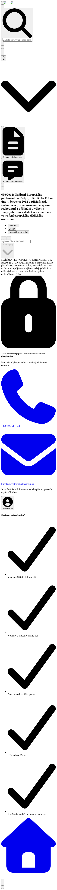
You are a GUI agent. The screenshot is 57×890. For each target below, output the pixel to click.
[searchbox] (17, 40)
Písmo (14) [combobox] (8, 245)
